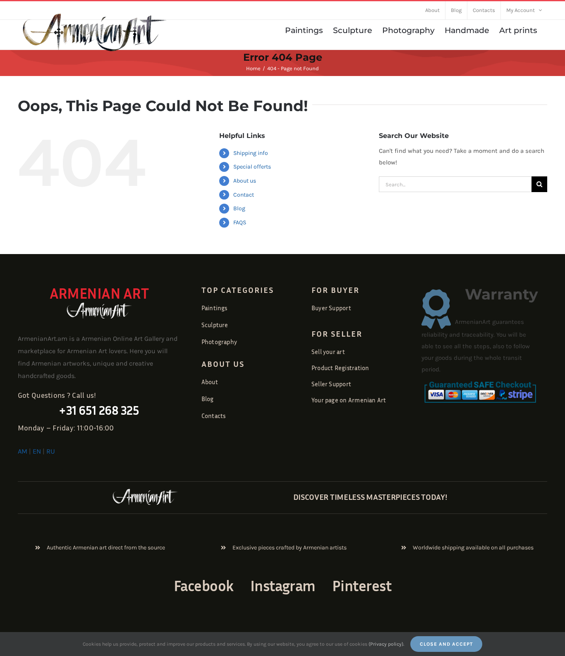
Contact (243, 194)
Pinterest (361, 585)
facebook (204, 585)
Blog (239, 208)
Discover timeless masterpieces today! (370, 497)
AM (22, 451)
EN (37, 451)
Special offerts (252, 166)
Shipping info (250, 153)
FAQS (239, 222)
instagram (283, 585)
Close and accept (446, 644)
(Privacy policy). (386, 644)
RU (50, 451)
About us (244, 180)
